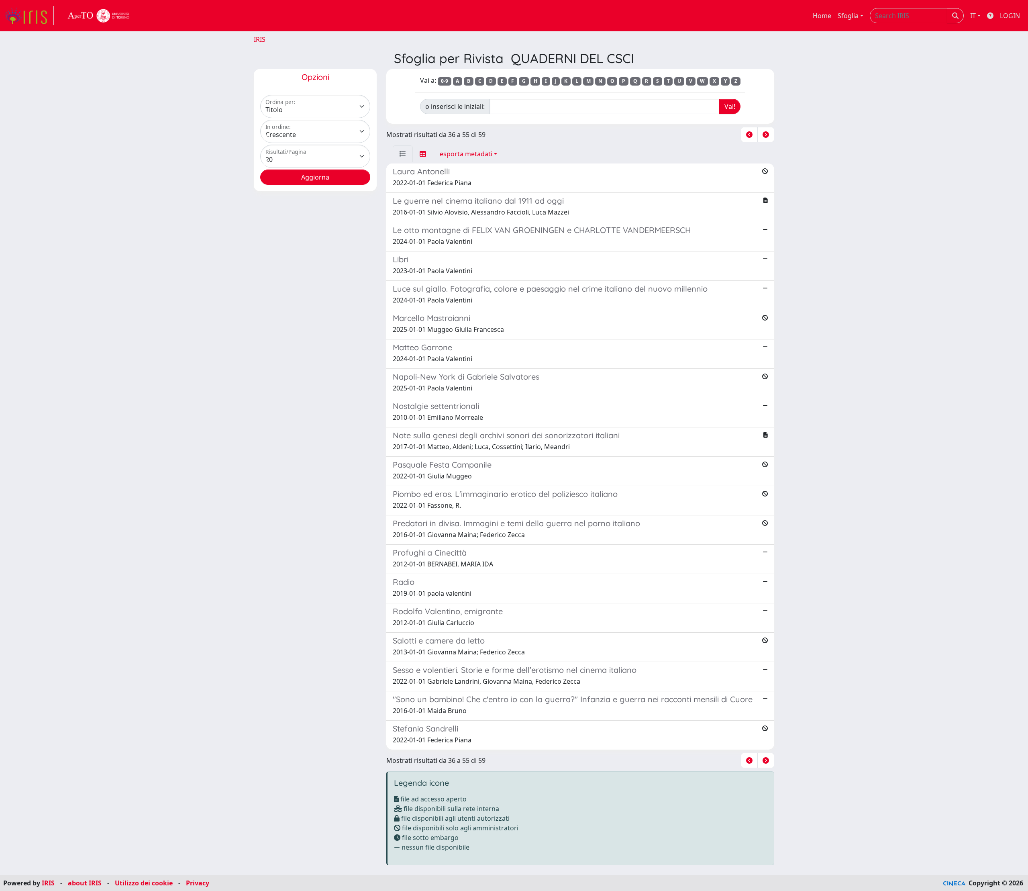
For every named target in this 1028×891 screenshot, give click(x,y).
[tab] (403, 153)
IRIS (259, 39)
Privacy (197, 883)
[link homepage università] (98, 15)
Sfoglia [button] (848, 15)
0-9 (444, 81)
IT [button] (973, 15)
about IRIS (85, 883)
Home (822, 15)
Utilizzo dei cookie (144, 883)
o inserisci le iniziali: (455, 106)
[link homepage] (29, 15)
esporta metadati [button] (466, 153)
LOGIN (1010, 15)
